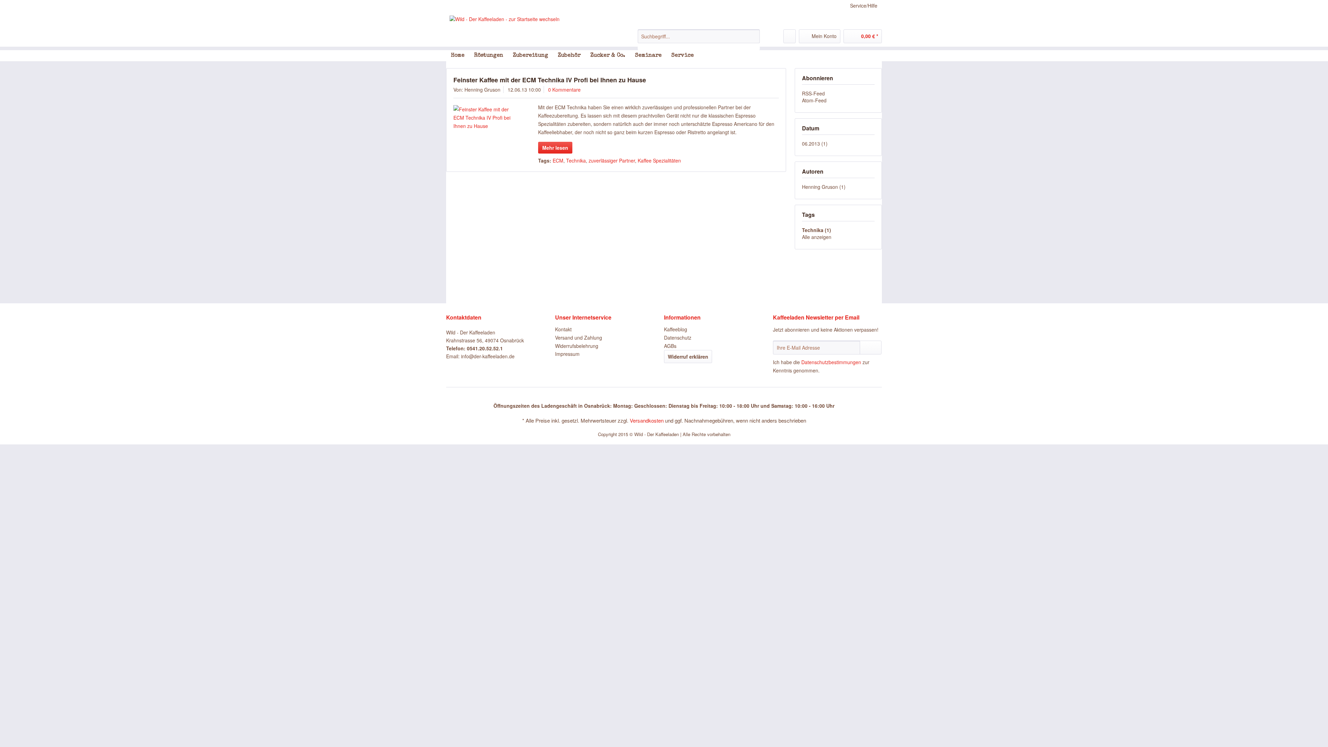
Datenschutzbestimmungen (831, 362)
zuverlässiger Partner (612, 160)
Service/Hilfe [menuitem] (864, 5)
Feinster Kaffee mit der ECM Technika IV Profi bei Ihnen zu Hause (549, 79)
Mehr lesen (555, 147)
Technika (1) (816, 230)
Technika (576, 160)
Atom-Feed (814, 100)
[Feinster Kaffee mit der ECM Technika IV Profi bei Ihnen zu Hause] (485, 117)
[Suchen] (753, 36)
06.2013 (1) (815, 143)
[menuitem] (699, 39)
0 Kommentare (564, 89)
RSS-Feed (813, 93)
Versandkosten (647, 420)
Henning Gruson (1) (824, 186)
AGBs (670, 345)
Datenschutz (677, 337)
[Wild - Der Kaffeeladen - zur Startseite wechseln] (505, 19)
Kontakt (563, 329)
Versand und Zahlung (578, 337)
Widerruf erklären (688, 356)
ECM (558, 160)
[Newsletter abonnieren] (871, 347)
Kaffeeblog (675, 329)
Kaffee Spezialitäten (659, 160)
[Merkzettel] (789, 36)
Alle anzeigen (816, 236)
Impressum (567, 353)
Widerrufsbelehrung (576, 345)
